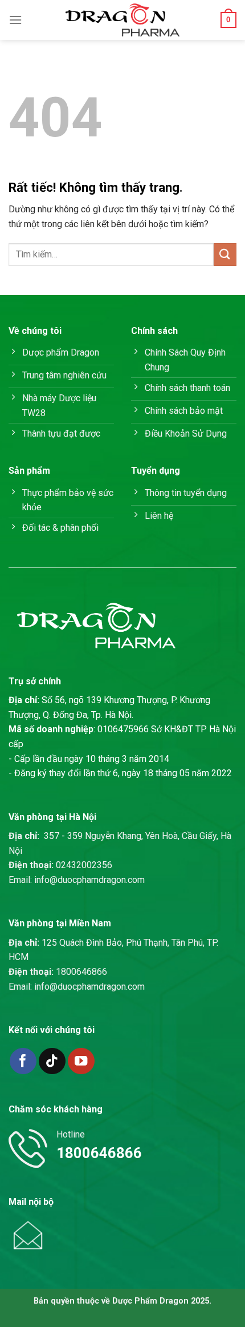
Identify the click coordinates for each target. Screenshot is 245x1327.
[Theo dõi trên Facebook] (23, 1061)
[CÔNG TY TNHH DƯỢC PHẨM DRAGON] (122, 20)
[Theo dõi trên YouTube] (81, 1061)
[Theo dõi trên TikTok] (52, 1061)
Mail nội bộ (31, 1201)
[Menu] (15, 20)
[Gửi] (225, 254)
